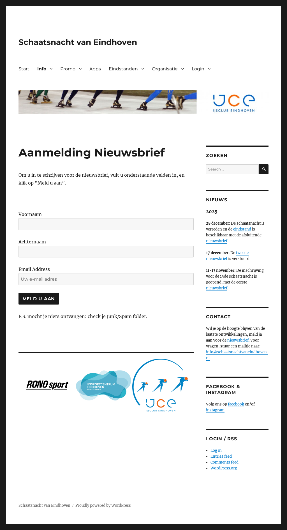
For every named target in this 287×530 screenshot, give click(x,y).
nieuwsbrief (216, 241)
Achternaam (32, 242)
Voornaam (30, 214)
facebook (236, 404)
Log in (216, 450)
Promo (67, 69)
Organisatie (165, 69)
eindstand (242, 229)
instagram (215, 410)
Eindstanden (123, 69)
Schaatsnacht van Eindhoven (77, 42)
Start (23, 69)
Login (198, 69)
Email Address (34, 269)
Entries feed (221, 456)
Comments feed (224, 462)
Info (41, 69)
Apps (95, 69)
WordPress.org (223, 468)
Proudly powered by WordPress (103, 505)
